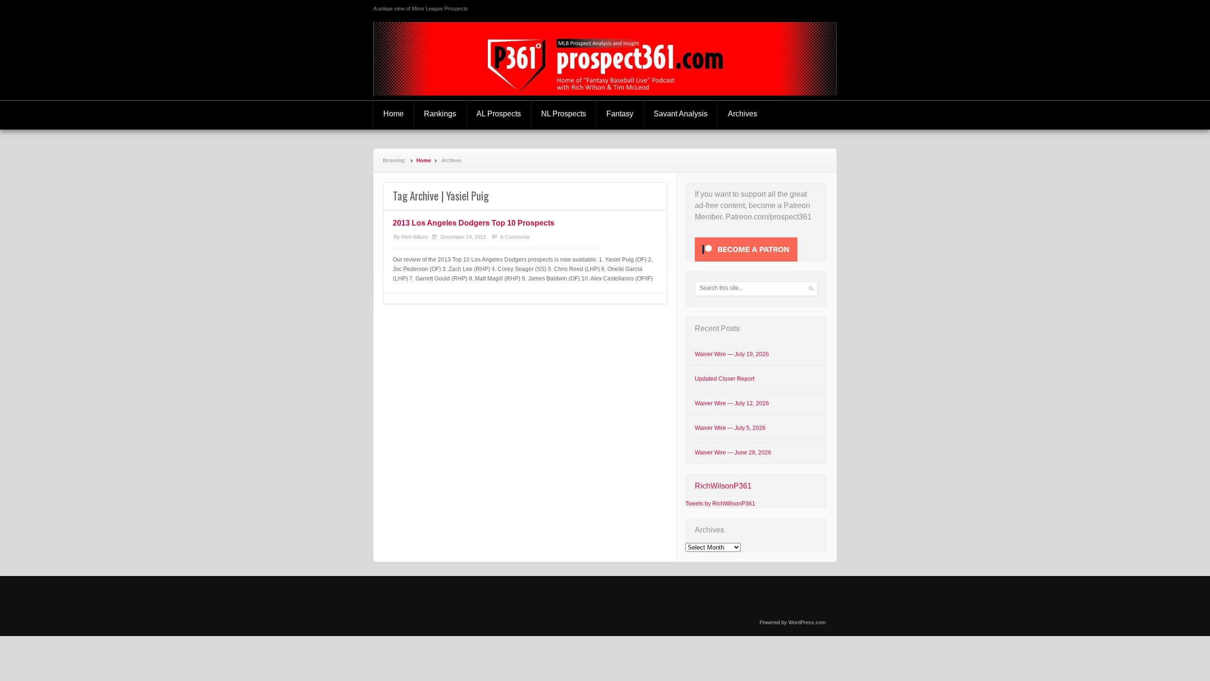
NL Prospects (563, 114)
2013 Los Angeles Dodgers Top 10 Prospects (473, 223)
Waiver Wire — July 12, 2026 (732, 403)
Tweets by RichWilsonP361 (720, 503)
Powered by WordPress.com (793, 622)
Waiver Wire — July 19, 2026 (732, 354)
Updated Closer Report (724, 378)
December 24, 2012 (463, 237)
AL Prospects (498, 114)
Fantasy (619, 114)
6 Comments (515, 237)
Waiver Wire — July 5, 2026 (730, 428)
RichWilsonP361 (723, 486)
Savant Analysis (681, 114)
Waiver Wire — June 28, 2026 (733, 452)
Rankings (440, 114)
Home (393, 114)
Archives (742, 114)
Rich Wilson (414, 237)
